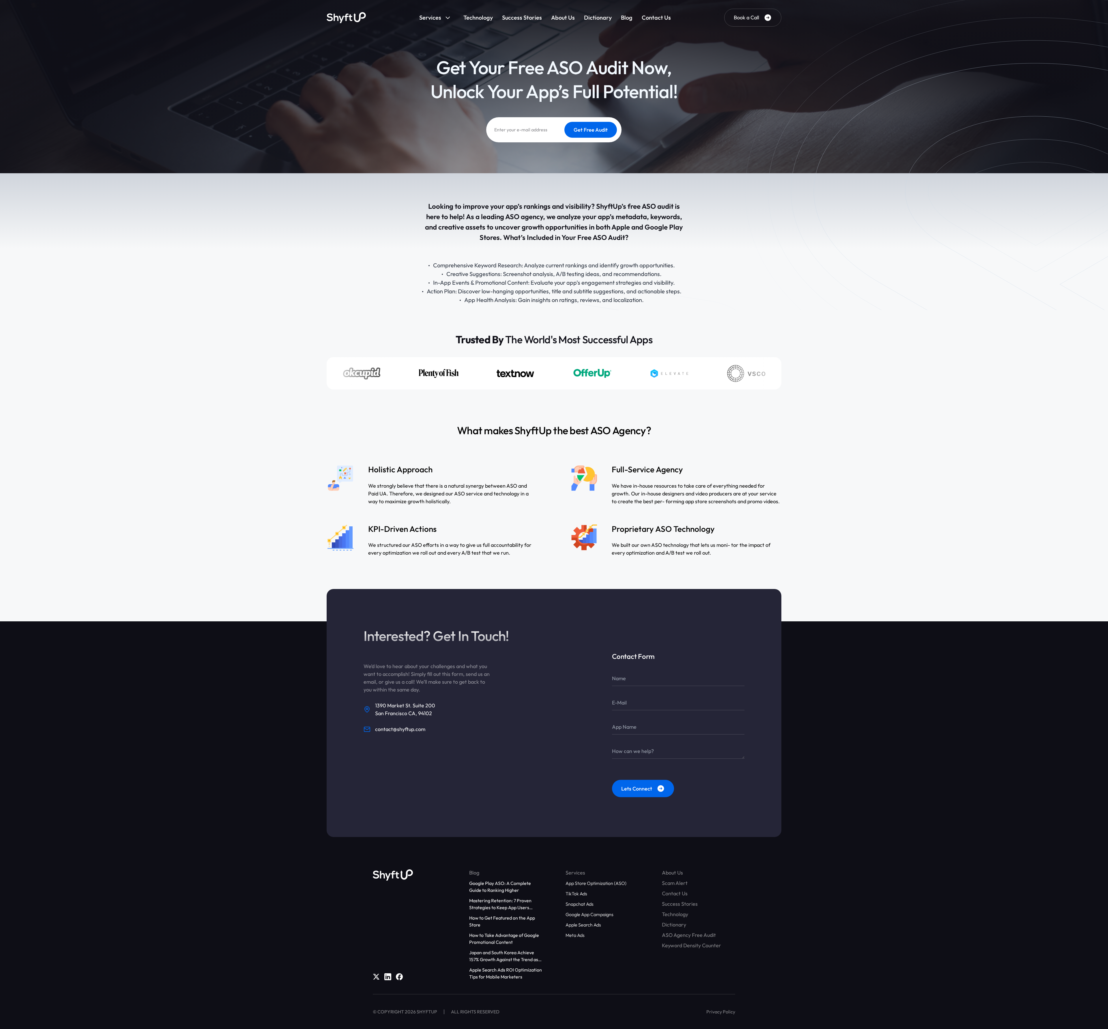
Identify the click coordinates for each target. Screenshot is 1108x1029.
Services (430, 17)
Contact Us (656, 17)
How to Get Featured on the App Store (502, 921)
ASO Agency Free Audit (689, 935)
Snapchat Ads (580, 904)
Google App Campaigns (589, 914)
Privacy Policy (720, 1012)
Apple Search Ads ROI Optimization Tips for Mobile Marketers (505, 973)
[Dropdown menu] (449, 18)
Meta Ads (575, 935)
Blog (626, 17)
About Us (563, 17)
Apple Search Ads (583, 925)
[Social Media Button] (376, 976)
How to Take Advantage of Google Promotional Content (504, 938)
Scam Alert (675, 883)
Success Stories (522, 17)
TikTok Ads (576, 893)
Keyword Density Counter (691, 945)
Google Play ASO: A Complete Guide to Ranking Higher (500, 886)
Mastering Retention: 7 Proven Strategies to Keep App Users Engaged (500, 904)
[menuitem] (436, 18)
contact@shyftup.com (400, 729)
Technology (478, 17)
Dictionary (598, 17)
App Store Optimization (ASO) (596, 883)
